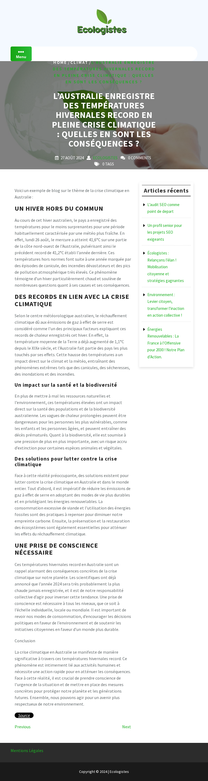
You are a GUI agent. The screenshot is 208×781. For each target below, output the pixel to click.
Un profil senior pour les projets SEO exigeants (164, 232)
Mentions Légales (27, 750)
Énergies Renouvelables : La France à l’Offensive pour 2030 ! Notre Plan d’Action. (165, 343)
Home (60, 62)
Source (24, 715)
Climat (79, 62)
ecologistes (105, 157)
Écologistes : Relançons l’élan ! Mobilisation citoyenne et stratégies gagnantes (165, 266)
